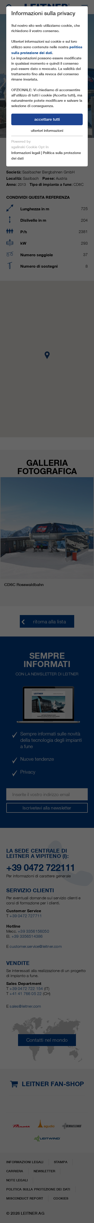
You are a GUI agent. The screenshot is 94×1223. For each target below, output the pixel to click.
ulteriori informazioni (47, 131)
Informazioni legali (25, 153)
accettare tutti (47, 119)
